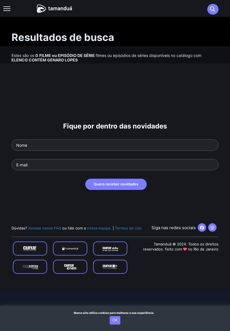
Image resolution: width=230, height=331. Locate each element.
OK (115, 320)
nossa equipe (99, 228)
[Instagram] (212, 227)
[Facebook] (202, 227)
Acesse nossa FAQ (44, 228)
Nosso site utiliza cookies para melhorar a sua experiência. (115, 312)
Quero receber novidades (116, 184)
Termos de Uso (128, 228)
